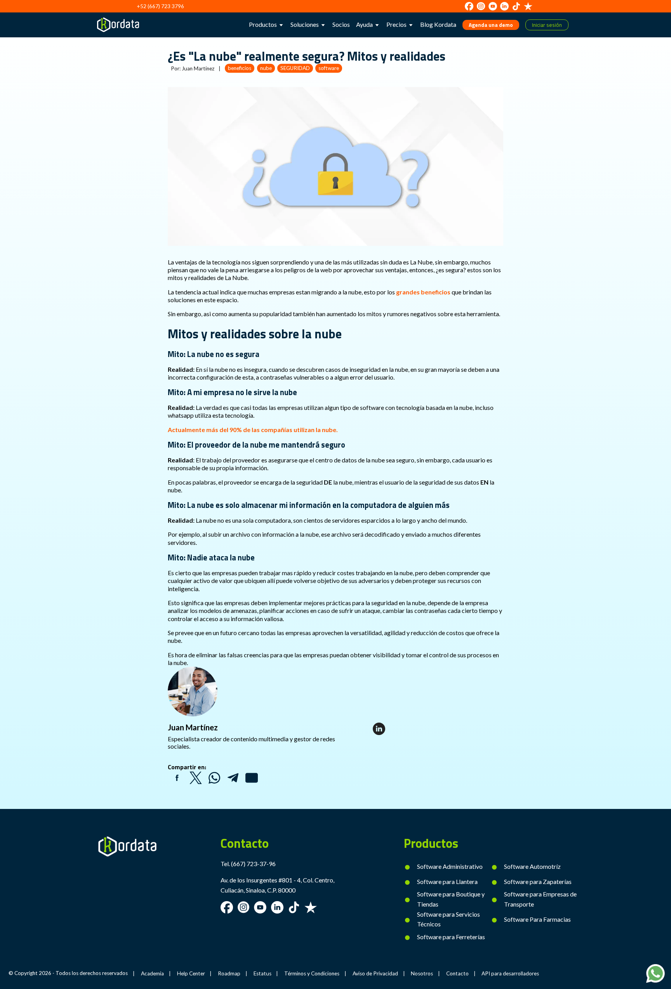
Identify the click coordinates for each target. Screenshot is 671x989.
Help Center (191, 973)
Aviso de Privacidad (375, 973)
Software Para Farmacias (537, 919)
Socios (341, 24)
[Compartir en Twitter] (195, 778)
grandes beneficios (423, 292)
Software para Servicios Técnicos (448, 919)
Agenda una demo (491, 25)
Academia (152, 973)
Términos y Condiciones (311, 973)
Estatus (262, 973)
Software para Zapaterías (538, 881)
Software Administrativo (450, 866)
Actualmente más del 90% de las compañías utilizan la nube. (253, 429)
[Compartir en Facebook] (177, 778)
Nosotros (422, 973)
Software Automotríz (532, 866)
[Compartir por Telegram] (233, 778)
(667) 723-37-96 (253, 863)
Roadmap (229, 973)
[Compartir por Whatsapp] (214, 778)
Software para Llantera (447, 881)
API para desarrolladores (510, 973)
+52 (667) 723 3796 (160, 6)
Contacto (457, 973)
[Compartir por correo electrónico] (251, 778)
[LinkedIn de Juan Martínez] (379, 729)
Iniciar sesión (547, 25)
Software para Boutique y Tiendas (451, 899)
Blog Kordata (438, 24)
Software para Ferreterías (451, 936)
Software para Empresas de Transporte (540, 899)
